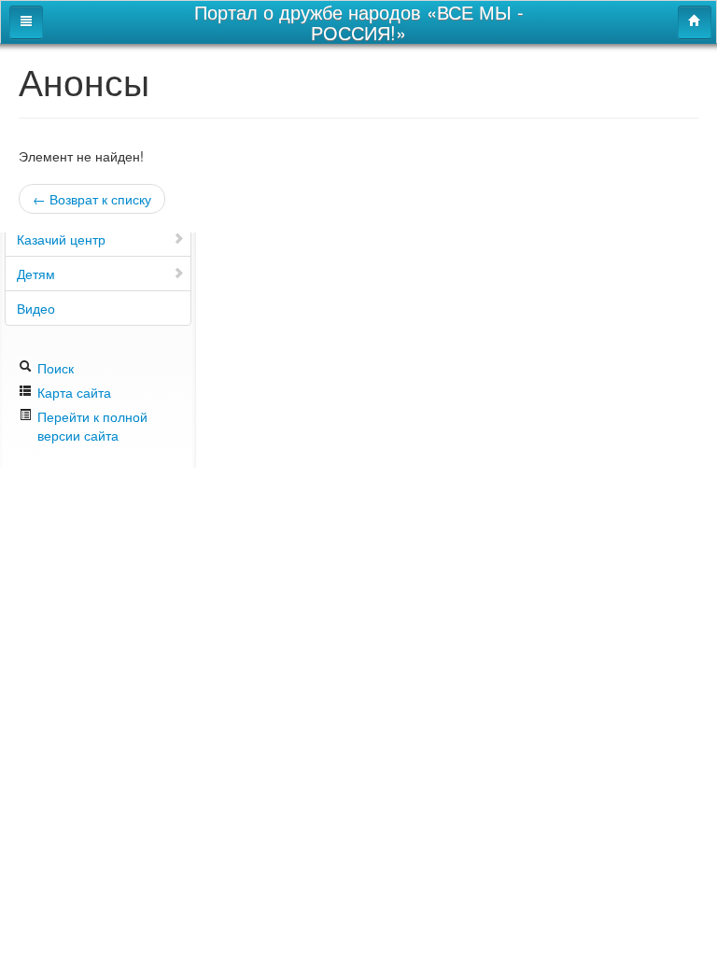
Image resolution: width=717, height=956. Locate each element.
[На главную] (694, 22)
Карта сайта (72, 392)
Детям (36, 273)
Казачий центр (61, 239)
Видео (36, 308)
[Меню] (26, 22)
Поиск (54, 367)
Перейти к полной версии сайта (92, 425)
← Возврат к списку (92, 199)
